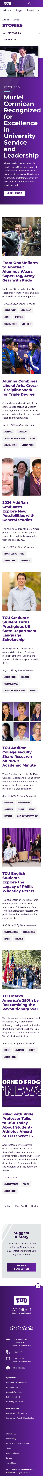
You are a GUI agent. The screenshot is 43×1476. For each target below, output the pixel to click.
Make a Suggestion (21, 1267)
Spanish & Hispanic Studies (14, 438)
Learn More (14, 193)
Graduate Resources (14, 1392)
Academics (19, 317)
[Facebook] (12, 1328)
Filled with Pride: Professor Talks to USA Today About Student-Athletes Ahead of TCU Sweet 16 (18, 1125)
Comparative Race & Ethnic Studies (20, 1418)
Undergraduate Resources (16, 1382)
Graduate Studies (11, 683)
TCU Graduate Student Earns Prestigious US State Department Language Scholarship (19, 629)
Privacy (9, 1458)
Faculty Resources (13, 1387)
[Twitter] (18, 1328)
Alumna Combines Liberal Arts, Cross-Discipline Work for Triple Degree (20, 388)
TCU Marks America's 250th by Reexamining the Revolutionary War (20, 1002)
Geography (8, 802)
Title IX (9, 1448)
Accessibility (11, 1438)
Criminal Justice (10, 324)
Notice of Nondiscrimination (17, 1443)
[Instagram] (24, 1328)
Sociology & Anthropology (27, 816)
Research (25, 677)
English (21, 809)
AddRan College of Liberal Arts (21, 10)
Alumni (7, 317)
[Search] (29, 3)
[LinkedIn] (30, 1328)
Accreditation (11, 1463)
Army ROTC (26, 324)
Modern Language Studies (14, 553)
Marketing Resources (14, 1401)
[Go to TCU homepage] (7, 4)
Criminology (26, 310)
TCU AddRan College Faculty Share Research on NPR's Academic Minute (19, 756)
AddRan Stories (10, 310)
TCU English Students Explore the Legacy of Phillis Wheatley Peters (18, 882)
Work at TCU (11, 1434)
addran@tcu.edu (18, 1368)
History (33, 690)
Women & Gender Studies (16, 1413)
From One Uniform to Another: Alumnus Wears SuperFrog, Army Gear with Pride (20, 271)
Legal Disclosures (13, 1453)
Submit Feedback (13, 1397)
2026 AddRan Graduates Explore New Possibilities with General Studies (18, 511)
